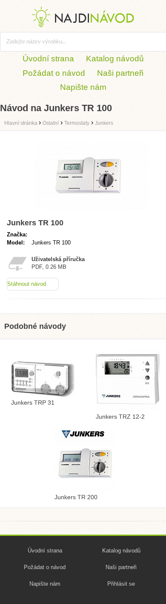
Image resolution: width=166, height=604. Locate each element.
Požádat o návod (54, 73)
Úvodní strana (48, 58)
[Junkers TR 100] (91, 211)
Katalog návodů (115, 58)
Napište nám (83, 87)
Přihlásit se (121, 584)
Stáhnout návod (26, 284)
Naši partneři (120, 73)
